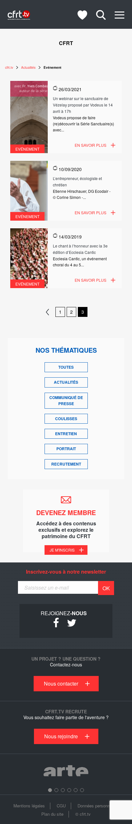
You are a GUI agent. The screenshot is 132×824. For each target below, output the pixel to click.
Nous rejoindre (61, 736)
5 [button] (76, 790)
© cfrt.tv (83, 814)
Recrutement (66, 464)
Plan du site (52, 814)
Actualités (66, 382)
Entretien (66, 433)
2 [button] (56, 790)
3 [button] (63, 790)
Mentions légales (29, 806)
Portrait (66, 448)
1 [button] (50, 790)
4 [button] (69, 790)
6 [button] (82, 790)
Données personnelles (98, 806)
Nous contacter (61, 683)
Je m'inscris (62, 550)
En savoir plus (90, 145)
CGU (61, 806)
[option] (66, 772)
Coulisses (66, 418)
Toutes (66, 367)
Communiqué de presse (66, 400)
